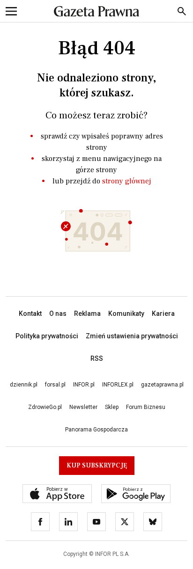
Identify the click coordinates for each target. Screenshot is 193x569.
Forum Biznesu (145, 407)
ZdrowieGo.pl (45, 407)
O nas (58, 313)
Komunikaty (126, 313)
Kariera (163, 313)
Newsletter (83, 407)
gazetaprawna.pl (162, 384)
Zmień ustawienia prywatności (132, 336)
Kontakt (30, 313)
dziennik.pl (23, 384)
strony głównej (126, 181)
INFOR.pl (84, 384)
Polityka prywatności (46, 336)
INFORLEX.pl (118, 384)
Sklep (112, 407)
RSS (96, 358)
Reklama (87, 313)
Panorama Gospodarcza (96, 429)
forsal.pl (55, 384)
